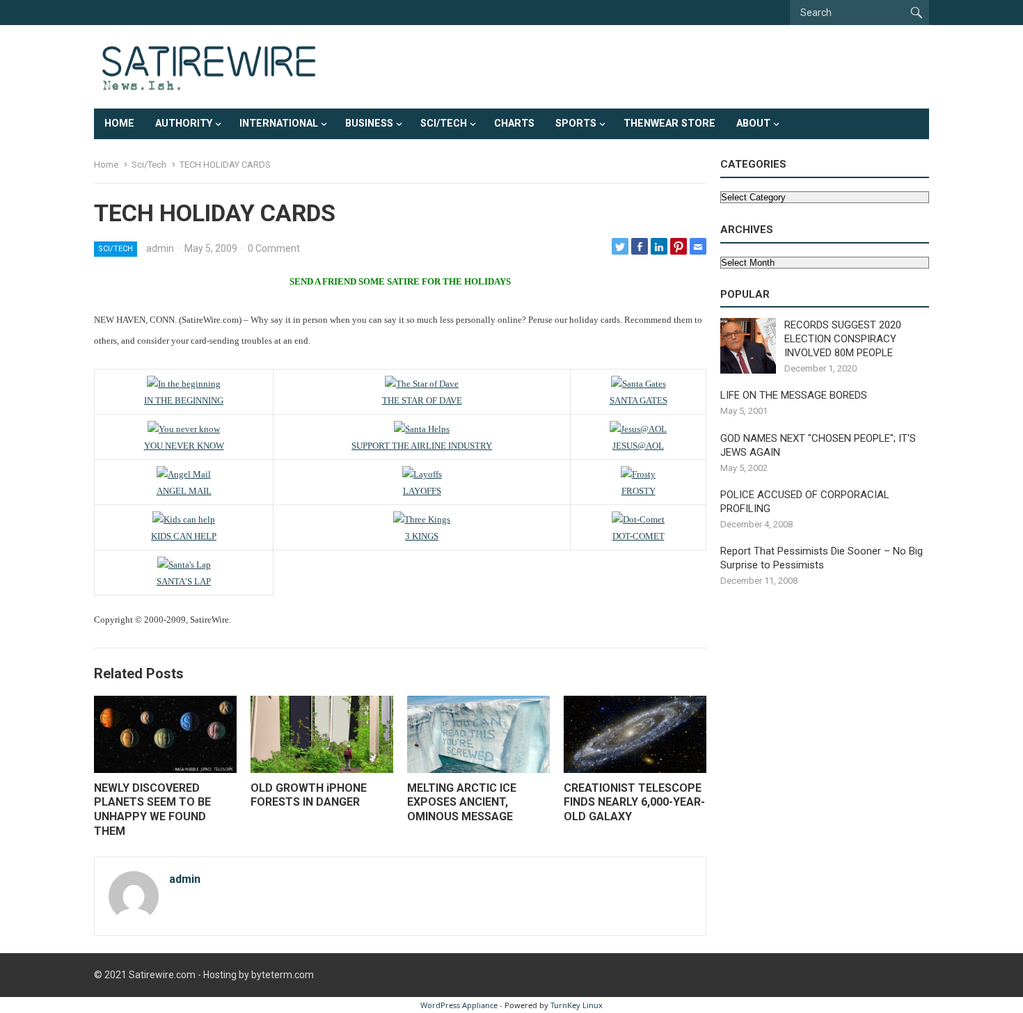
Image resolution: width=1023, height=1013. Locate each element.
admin (160, 248)
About (753, 123)
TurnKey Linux (576, 1005)
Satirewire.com (162, 974)
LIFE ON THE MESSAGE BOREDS (793, 395)
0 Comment (274, 248)
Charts (514, 123)
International (278, 123)
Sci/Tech (443, 123)
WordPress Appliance (459, 1005)
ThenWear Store (669, 123)
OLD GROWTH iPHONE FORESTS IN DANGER (309, 795)
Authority (183, 123)
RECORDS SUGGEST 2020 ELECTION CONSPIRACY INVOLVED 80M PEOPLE (842, 339)
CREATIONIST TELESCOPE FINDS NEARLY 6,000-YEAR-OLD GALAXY (634, 802)
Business (369, 123)
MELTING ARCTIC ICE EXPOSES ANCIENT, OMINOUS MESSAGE (461, 802)
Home (119, 123)
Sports (575, 123)
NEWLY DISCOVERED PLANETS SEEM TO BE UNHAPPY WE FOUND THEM (152, 809)
